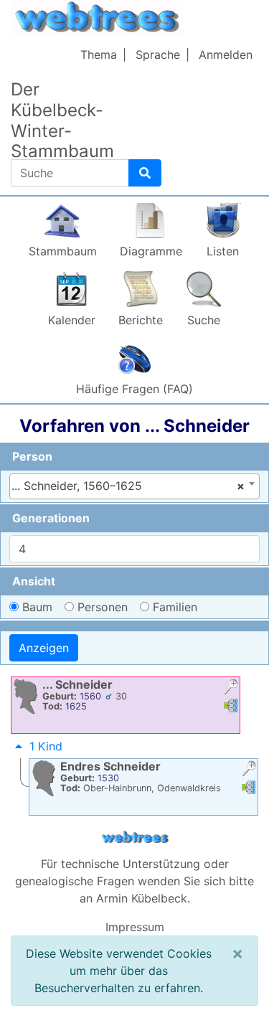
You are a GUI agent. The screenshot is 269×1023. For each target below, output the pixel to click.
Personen (102, 607)
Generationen (51, 518)
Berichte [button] (140, 320)
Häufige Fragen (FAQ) (134, 389)
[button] (231, 688)
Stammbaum (63, 251)
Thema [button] (98, 54)
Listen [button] (223, 251)
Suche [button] (203, 320)
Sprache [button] (158, 54)
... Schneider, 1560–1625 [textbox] (128, 485)
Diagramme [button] (151, 251)
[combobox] (134, 486)
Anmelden (226, 54)
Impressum (134, 927)
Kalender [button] (71, 320)
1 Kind (45, 746)
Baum (37, 607)
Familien (175, 607)
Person (32, 456)
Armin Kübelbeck (141, 898)
